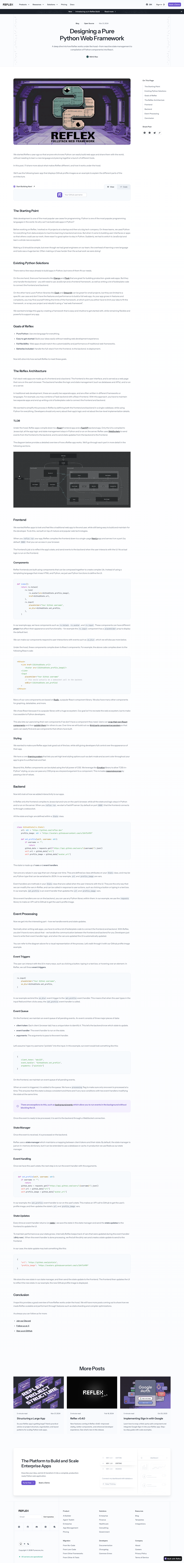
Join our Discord (23, 1321)
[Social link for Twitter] (19, 1527)
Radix (56, 699)
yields (52, 1223)
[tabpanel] (72, 194)
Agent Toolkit (68, 1520)
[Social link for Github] (28, 1527)
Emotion (101, 767)
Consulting (103, 1528)
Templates (139, 1520)
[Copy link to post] (160, 133)
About (137, 1545)
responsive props (113, 771)
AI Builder (67, 1516)
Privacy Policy (141, 1553)
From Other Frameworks (73, 1553)
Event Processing (152, 114)
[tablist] (84, 186)
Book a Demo (44, 1483)
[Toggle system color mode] (21, 1544)
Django (57, 278)
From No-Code (69, 1545)
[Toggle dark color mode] (28, 1544)
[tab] (110, 186)
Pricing (66, 1532)
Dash (57, 292)
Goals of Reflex (151, 95)
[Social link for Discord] (36, 1527)
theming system (35, 756)
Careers (138, 1549)
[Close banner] (181, 11)
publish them (40, 725)
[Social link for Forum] (54, 1527)
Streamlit (68, 292)
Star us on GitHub (24, 1331)
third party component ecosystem (105, 725)
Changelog (103, 1549)
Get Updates (48, 1517)
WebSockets (114, 431)
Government (104, 1532)
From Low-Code (69, 1549)
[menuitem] (24, 4)
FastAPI (84, 428)
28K (150, 4)
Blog (77, 23)
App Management (70, 1528)
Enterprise (67, 1524)
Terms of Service (142, 1557)
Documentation (105, 1545)
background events (64, 1104)
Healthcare (103, 1524)
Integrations (140, 1524)
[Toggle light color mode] (24, 1544)
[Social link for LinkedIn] (45, 1527)
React (59, 428)
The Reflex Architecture (154, 100)
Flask (67, 278)
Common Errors (105, 1553)
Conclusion (149, 118)
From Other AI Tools (71, 1557)
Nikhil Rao (93, 57)
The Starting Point (152, 86)
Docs (72, 4)
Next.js (95, 538)
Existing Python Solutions (155, 91)
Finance (102, 1520)
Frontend (148, 104)
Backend (148, 109)
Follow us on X (22, 1326)
